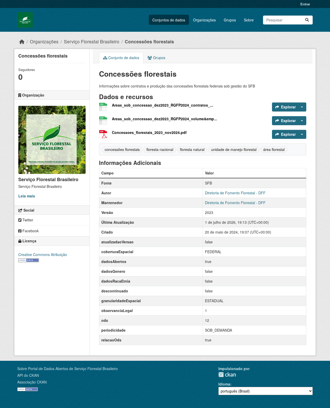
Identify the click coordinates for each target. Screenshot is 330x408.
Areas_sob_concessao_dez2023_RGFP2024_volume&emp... (164, 118)
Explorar (288, 106)
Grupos (230, 19)
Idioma (224, 384)
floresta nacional (159, 149)
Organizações (204, 19)
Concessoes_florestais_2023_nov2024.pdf (149, 132)
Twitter (27, 219)
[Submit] (307, 20)
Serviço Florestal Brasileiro (91, 41)
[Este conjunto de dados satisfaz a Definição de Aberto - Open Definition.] (28, 259)
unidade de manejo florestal (234, 149)
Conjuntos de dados (168, 19)
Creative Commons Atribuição (42, 254)
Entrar (305, 4)
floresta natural (192, 149)
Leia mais (26, 195)
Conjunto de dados (123, 57)
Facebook (30, 230)
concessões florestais (122, 149)
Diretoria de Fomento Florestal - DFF (235, 192)
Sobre (249, 19)
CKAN (227, 374)
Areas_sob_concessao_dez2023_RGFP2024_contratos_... (162, 105)
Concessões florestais (149, 41)
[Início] (21, 41)
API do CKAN (28, 375)
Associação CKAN (32, 382)
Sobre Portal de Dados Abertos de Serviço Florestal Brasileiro (67, 368)
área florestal (274, 149)
